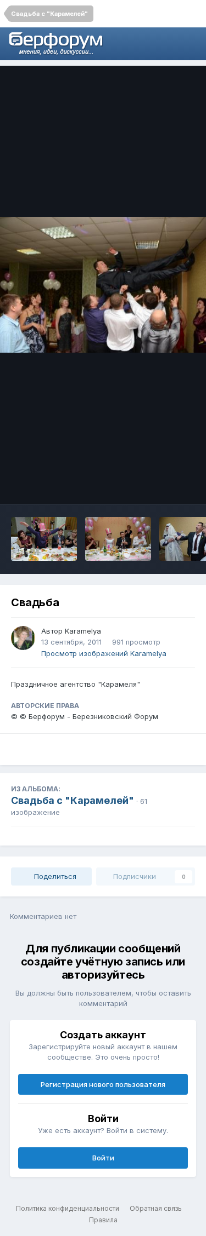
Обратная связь (156, 1208)
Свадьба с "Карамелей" (72, 800)
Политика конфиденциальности (67, 1208)
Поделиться (54, 876)
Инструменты (156, 484)
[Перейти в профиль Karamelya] (23, 638)
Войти (103, 1157)
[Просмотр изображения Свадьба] (44, 539)
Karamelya (83, 630)
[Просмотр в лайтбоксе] (103, 285)
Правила (103, 1220)
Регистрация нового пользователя (103, 1084)
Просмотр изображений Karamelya (103, 653)
